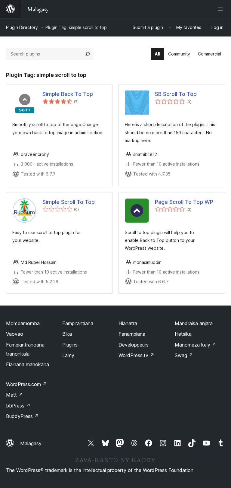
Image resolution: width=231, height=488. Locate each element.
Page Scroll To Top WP (184, 202)
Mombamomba (23, 323)
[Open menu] (221, 9)
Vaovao (14, 334)
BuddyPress (22, 416)
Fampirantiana (77, 323)
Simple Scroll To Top (68, 202)
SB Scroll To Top (176, 94)
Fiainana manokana (27, 364)
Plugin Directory (22, 27)
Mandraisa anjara (194, 323)
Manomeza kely (195, 345)
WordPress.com (26, 384)
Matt (14, 395)
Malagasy (31, 443)
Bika (67, 334)
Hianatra (128, 323)
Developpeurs (134, 345)
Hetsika (183, 334)
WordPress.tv (136, 355)
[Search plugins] (88, 54)
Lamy (68, 355)
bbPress (18, 406)
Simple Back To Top (67, 94)
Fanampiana (132, 334)
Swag (184, 355)
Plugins (70, 345)
